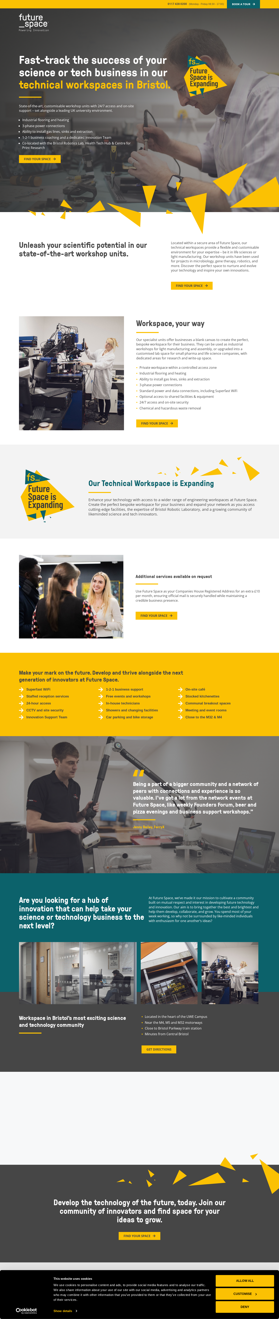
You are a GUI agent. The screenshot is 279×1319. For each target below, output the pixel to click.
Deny (245, 1307)
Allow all (245, 1280)
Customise (242, 1294)
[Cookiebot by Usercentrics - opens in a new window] (26, 1311)
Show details (63, 1311)
